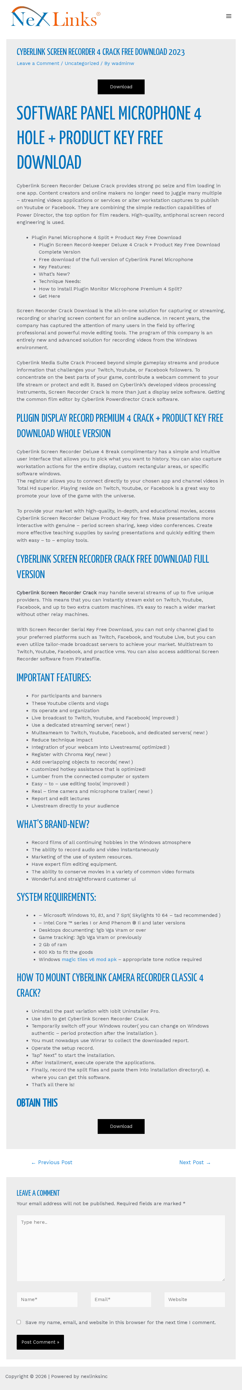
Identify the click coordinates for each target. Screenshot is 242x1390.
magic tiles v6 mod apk (89, 959)
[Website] (194, 1301)
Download (121, 87)
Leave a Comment (38, 63)
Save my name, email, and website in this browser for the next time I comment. (121, 1322)
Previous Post (51, 1162)
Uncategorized (82, 63)
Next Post (195, 1162)
